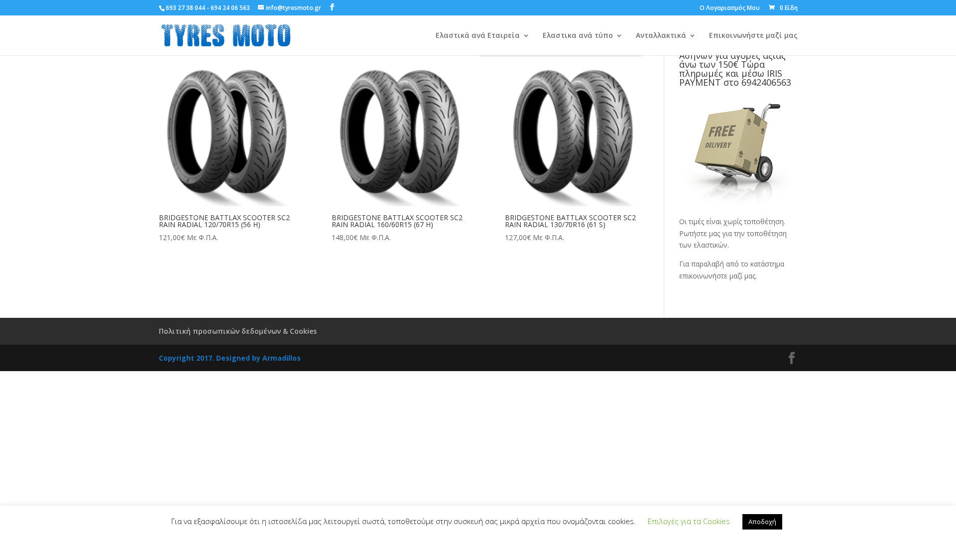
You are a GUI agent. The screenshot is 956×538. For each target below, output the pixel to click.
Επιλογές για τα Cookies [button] (689, 521)
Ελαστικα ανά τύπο (578, 36)
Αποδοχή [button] (762, 521)
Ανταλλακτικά (661, 36)
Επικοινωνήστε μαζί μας (753, 36)
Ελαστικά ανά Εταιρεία (478, 36)
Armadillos (281, 358)
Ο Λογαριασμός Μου (730, 8)
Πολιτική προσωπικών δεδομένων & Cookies (238, 331)
